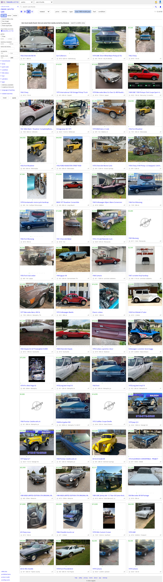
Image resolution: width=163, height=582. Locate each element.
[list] (21, 11)
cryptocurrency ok (8, 87)
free (3, 36)
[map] (32, 11)
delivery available (7, 85)
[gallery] (28, 11)
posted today (6, 23)
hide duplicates (7, 25)
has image (5, 21)
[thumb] (25, 11)
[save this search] (160, 7)
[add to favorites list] (21, 58)
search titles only (7, 19)
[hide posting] (52, 58)
